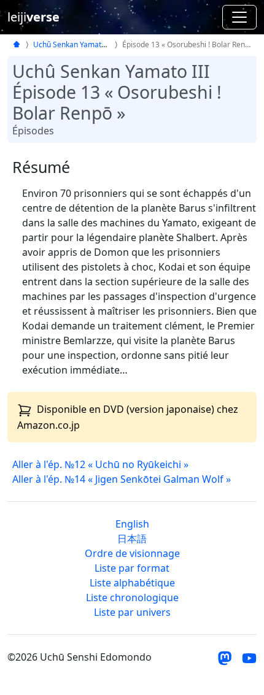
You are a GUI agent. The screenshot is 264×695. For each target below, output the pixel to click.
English (132, 524)
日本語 (132, 538)
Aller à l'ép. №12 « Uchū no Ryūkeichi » (100, 464)
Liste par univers (132, 612)
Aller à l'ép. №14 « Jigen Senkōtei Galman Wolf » (121, 479)
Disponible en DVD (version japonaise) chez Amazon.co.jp (127, 417)
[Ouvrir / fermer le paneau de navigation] (239, 17)
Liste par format (132, 568)
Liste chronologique (132, 597)
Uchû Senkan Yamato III (74, 44)
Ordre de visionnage (132, 553)
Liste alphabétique (132, 582)
